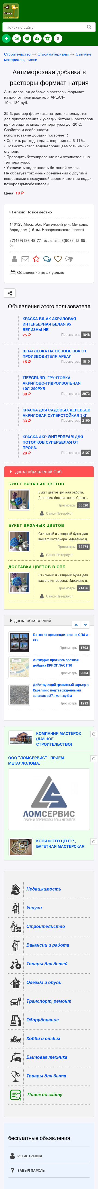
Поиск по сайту (44, 1094)
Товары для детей (47, 963)
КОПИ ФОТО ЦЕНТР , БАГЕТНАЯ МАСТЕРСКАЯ (60, 843)
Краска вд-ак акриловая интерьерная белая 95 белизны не (49, 324)
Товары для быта (46, 1076)
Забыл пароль (31, 1170)
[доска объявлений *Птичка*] (10, 10)
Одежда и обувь (44, 982)
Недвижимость (43, 889)
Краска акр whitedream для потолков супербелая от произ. (53, 442)
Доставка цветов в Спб (37, 566)
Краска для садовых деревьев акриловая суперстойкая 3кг (56, 412)
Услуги (34, 907)
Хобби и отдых (43, 1038)
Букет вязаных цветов (36, 483)
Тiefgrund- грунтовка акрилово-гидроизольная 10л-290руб (52, 383)
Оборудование (42, 1019)
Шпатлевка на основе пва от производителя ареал (55, 353)
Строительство (17, 54)
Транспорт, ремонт (48, 1001)
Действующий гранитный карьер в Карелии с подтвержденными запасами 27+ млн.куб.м (60, 690)
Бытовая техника (46, 1057)
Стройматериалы (53, 54)
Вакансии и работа (47, 945)
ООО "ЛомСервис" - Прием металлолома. (36, 760)
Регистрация (29, 1156)
